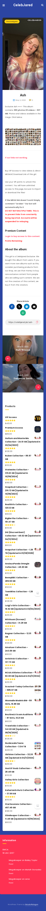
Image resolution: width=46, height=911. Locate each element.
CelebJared (23, 5)
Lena (27, 879)
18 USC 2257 (8, 853)
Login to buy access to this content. (22, 236)
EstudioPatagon (31, 904)
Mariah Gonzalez (33, 869)
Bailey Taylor (31, 860)
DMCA (5, 849)
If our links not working (16, 157)
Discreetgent (12, 21)
